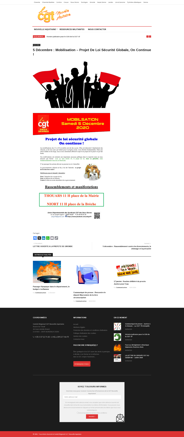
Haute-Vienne (101, 2)
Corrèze (59, 2)
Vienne (145, 2)
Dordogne (84, 2)
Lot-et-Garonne (120, 2)
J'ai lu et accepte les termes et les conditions (93, 413)
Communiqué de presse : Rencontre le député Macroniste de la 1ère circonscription (89, 295)
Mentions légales (79, 327)
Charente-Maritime (48, 2)
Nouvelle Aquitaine (45, 29)
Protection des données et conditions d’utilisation (90, 330)
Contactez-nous (78, 339)
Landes (110, 2)
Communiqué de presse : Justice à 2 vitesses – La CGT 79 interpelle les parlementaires (137, 326)
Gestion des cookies (80, 336)
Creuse (66, 2)
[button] (147, 36)
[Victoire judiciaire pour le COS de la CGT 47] (118, 337)
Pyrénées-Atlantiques (134, 2)
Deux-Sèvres (75, 2)
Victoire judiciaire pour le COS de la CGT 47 (63, 36)
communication (40, 293)
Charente (37, 2)
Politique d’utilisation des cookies (84, 333)
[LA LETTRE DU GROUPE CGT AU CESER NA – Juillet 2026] (118, 358)
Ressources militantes (72, 29)
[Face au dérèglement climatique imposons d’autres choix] (118, 348)
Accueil (75, 324)
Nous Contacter (97, 29)
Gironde (92, 2)
